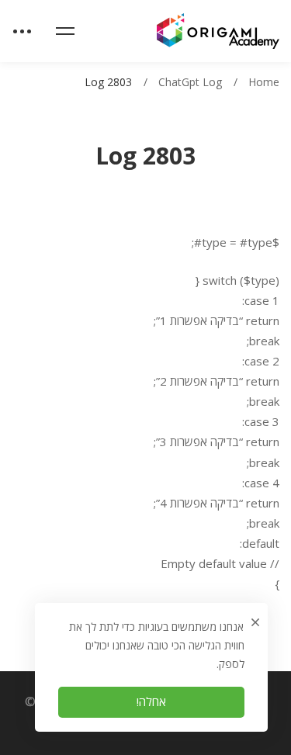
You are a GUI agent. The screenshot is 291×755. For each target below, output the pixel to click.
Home (263, 81)
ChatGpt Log (190, 81)
